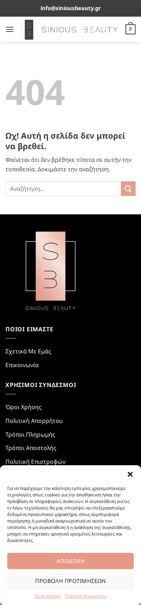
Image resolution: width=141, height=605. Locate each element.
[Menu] (9, 29)
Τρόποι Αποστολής (30, 448)
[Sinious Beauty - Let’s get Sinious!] (70, 29)
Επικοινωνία (22, 365)
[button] (130, 474)
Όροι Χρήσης (48, 596)
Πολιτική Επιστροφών (35, 462)
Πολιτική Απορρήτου (86, 596)
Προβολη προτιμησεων (70, 580)
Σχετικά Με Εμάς (28, 351)
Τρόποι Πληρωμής (30, 434)
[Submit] (128, 188)
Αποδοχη (70, 560)
